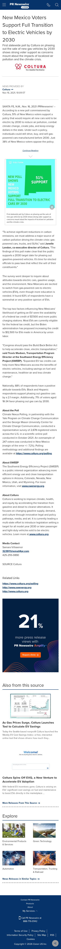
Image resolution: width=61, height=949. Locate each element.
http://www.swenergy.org (16, 587)
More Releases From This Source (19, 803)
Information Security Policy (20, 935)
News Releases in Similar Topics (19, 879)
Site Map (41, 935)
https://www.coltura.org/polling (34, 453)
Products (30, 903)
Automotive (8, 868)
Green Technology (42, 841)
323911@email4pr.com (15, 551)
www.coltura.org (38, 534)
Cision (36, 944)
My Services (29, 911)
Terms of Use (20, 931)
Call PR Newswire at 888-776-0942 (31, 919)
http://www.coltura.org (15, 591)
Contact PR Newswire (30, 899)
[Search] (57, 5)
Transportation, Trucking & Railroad (45, 870)
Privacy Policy (38, 931)
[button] (30, 67)
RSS (52, 935)
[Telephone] (48, 5)
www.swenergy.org (33, 486)
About (30, 907)
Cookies (31, 939)
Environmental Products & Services (14, 843)
